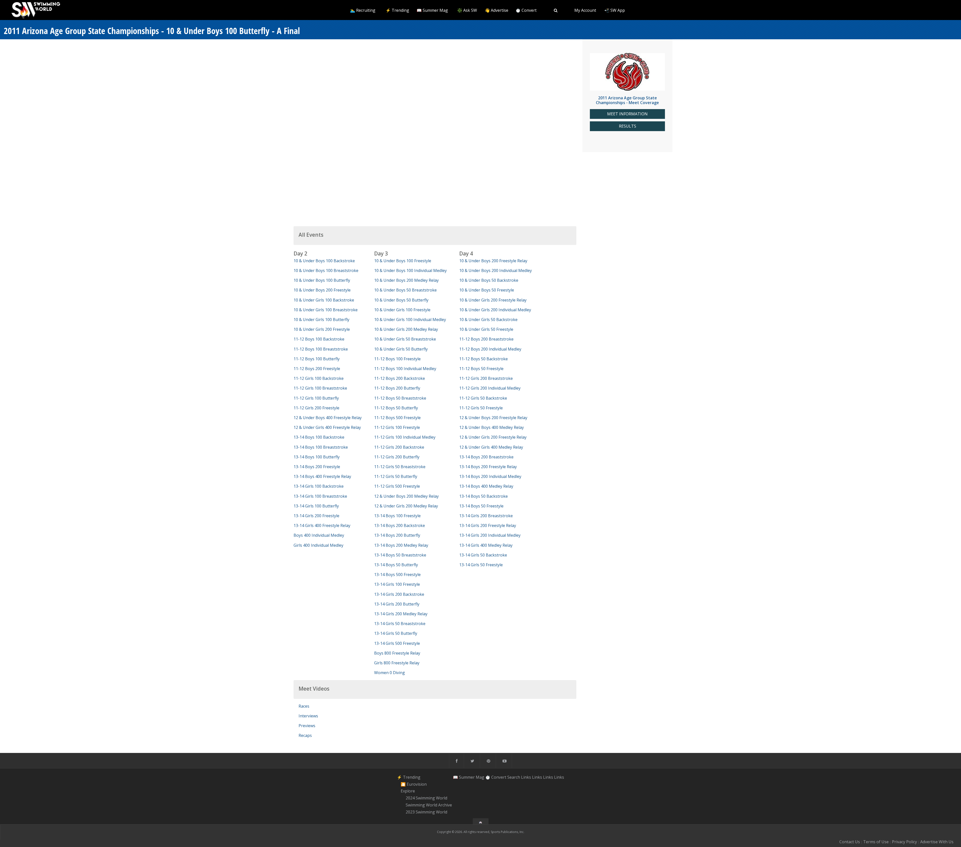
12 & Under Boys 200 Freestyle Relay (493, 417)
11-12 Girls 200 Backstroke (399, 447)
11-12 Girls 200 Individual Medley (490, 388)
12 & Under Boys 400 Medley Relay (491, 427)
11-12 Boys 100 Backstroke (319, 339)
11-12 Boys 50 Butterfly (396, 408)
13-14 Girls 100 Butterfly (316, 506)
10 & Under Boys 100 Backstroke (324, 260)
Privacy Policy (904, 841)
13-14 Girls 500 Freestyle (397, 643)
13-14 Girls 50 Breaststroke (399, 623)
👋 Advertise (496, 10)
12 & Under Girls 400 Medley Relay (491, 447)
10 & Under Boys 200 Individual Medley (495, 270)
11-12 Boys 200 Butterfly (397, 388)
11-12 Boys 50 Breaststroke (400, 398)
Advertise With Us (936, 841)
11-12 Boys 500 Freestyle (397, 417)
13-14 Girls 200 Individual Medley (490, 535)
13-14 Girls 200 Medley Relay (400, 614)
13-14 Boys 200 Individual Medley (490, 476)
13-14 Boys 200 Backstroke (399, 525)
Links (526, 777)
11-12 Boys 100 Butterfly (317, 359)
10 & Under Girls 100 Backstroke (324, 300)
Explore (408, 791)
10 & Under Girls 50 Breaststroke (405, 339)
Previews (307, 725)
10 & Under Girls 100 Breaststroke (326, 310)
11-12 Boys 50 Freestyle (481, 368)
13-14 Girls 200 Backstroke (399, 594)
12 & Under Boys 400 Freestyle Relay (328, 417)
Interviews (308, 716)
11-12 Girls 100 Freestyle (397, 427)
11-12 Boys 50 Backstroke (483, 359)
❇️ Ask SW (467, 10)
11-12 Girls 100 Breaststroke (320, 388)
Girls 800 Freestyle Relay (396, 663)
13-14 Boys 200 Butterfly (397, 535)
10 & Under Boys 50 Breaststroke (405, 290)
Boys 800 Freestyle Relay (397, 653)
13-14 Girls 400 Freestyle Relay (322, 525)
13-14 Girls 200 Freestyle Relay (487, 525)
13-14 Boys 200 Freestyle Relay (488, 466)
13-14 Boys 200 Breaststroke (486, 457)
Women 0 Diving (389, 672)
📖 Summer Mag (432, 10)
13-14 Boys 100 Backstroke (319, 437)
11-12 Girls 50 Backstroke (483, 398)
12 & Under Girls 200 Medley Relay (406, 506)
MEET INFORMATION (627, 114)
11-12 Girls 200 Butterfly (396, 457)
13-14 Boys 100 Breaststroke (321, 447)
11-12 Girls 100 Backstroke (319, 378)
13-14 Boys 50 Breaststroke (400, 555)
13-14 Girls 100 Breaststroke (320, 496)
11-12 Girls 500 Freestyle (397, 486)
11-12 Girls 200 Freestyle (316, 408)
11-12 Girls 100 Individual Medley (404, 437)
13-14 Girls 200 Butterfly (396, 604)
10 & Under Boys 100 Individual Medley (410, 270)
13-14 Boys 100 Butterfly (317, 457)
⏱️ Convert (526, 10)
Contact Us (849, 841)
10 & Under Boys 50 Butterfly (401, 300)
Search (513, 777)
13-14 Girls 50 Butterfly (395, 633)
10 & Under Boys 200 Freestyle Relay (493, 260)
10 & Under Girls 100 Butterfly (321, 319)
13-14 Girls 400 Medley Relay (486, 545)
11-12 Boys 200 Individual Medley (490, 349)
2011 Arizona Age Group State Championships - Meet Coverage (627, 100)
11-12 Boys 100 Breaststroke (321, 349)
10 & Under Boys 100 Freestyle (402, 260)
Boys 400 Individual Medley (319, 535)
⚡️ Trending (397, 10)
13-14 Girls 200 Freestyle (316, 515)
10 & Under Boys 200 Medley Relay (406, 280)
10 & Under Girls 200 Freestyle (322, 329)
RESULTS (627, 126)
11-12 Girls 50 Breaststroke (399, 466)
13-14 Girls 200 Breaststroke (486, 515)
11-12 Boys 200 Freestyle (317, 368)
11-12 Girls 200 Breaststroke (486, 378)
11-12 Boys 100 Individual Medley (405, 368)
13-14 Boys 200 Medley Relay (401, 545)
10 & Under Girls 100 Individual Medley (410, 319)
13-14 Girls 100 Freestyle (397, 584)
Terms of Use (876, 841)
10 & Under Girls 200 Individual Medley (495, 310)
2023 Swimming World (426, 812)
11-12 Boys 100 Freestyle (397, 359)
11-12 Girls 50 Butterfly (395, 476)
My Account (585, 10)
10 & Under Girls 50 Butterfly (401, 349)
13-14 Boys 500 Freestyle (397, 574)
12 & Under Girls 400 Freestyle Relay (327, 427)
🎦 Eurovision (414, 784)
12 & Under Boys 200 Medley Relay (406, 496)
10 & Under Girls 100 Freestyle (402, 310)
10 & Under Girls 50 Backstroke (488, 319)
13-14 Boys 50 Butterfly (396, 565)
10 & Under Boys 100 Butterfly (322, 280)
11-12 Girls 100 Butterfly (316, 398)
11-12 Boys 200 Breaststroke (486, 339)
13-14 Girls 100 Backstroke (319, 486)
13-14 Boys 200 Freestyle (317, 466)
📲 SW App (614, 10)
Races (304, 706)
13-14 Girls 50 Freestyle (481, 565)
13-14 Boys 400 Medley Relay (486, 486)
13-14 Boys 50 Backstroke (483, 496)
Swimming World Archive (429, 805)
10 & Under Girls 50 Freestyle (486, 329)
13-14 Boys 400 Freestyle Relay (322, 476)
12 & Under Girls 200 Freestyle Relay (493, 437)
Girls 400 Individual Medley (318, 545)
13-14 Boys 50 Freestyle (481, 506)
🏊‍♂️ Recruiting (362, 10)
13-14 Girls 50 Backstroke (483, 555)
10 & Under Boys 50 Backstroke (488, 280)
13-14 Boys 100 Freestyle (397, 515)
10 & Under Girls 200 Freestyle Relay (493, 300)
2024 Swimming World (426, 798)
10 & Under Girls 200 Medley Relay (406, 329)
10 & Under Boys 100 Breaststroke (326, 270)
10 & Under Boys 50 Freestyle (486, 290)
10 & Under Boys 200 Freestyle (322, 290)
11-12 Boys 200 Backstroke (399, 378)
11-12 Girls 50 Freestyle (481, 408)
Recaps (305, 735)
